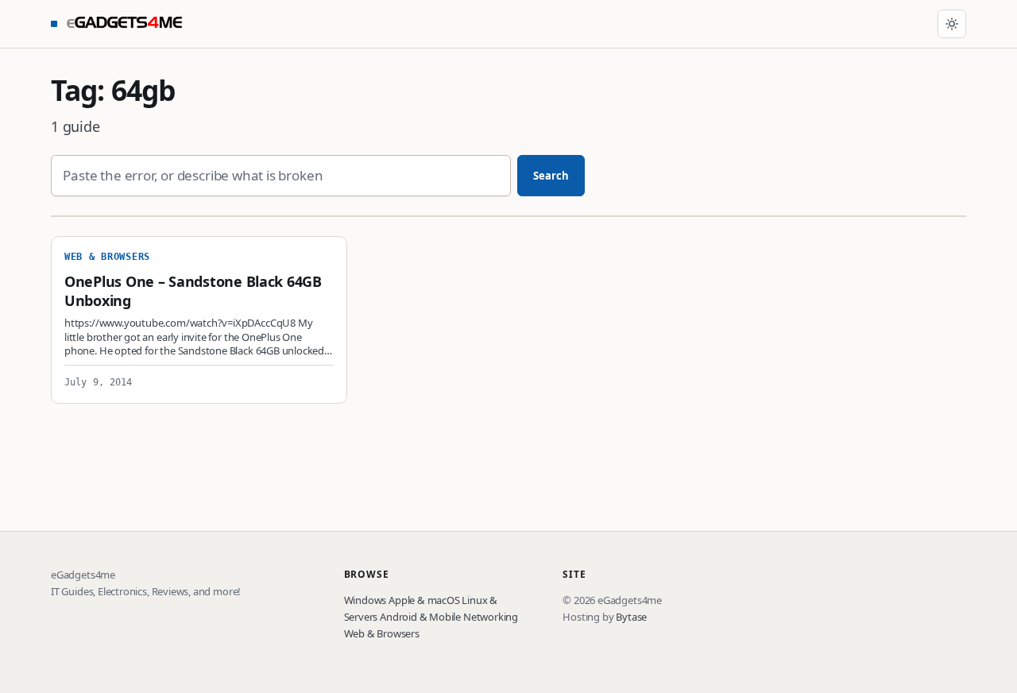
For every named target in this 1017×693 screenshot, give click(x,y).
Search (551, 175)
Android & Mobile (420, 617)
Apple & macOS (424, 600)
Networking (490, 617)
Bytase (631, 617)
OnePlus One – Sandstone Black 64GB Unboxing (193, 291)
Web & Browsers (382, 633)
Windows (365, 600)
